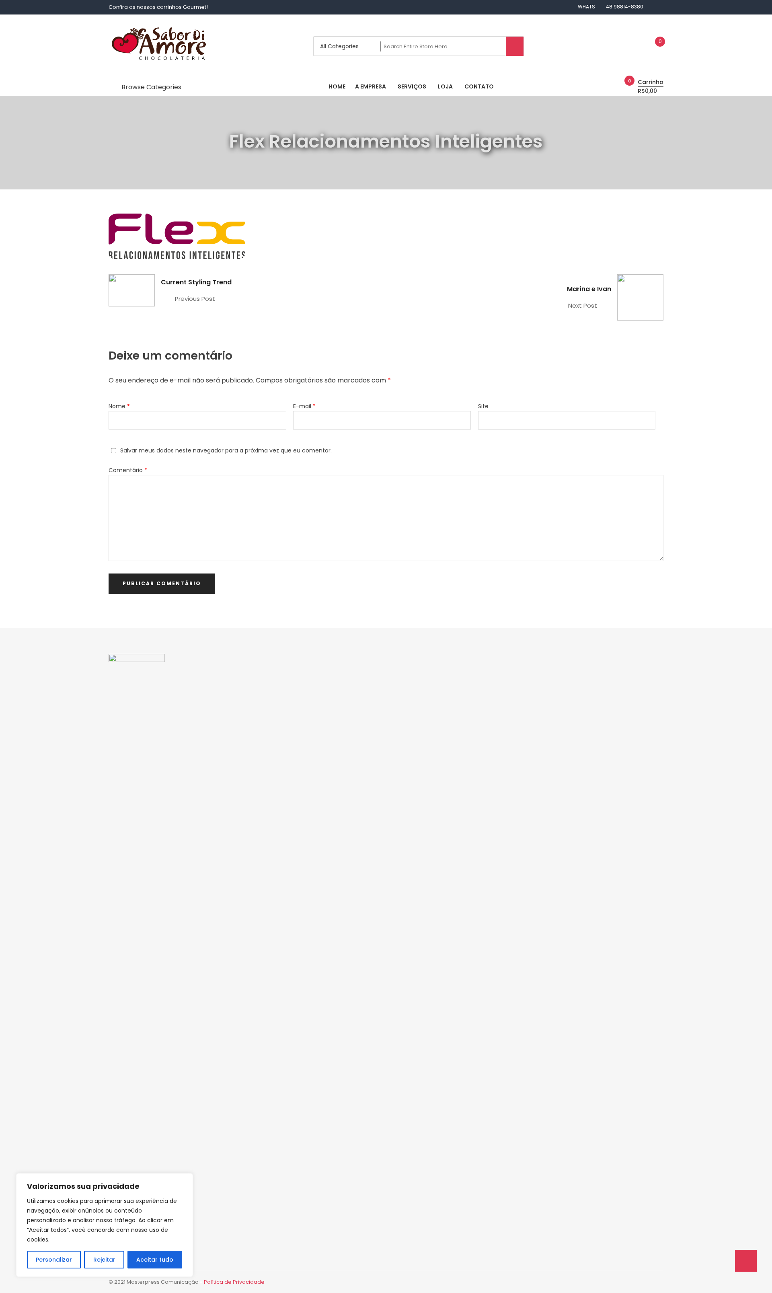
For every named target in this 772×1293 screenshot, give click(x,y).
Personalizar (54, 1260)
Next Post (582, 305)
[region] (104, 1225)
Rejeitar (104, 1260)
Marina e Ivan (589, 289)
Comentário (128, 470)
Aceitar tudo (154, 1260)
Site (483, 406)
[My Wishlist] (651, 46)
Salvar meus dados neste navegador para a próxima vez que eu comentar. (226, 450)
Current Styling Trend (196, 282)
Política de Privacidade (234, 1282)
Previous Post (195, 298)
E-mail (304, 406)
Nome (119, 406)
